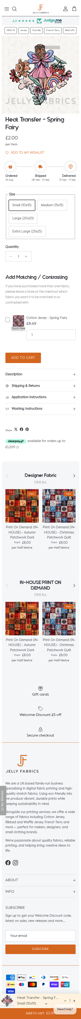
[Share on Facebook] (21, 429)
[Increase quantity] (27, 256)
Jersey (23, 30)
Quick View (18, 328)
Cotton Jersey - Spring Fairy (46, 318)
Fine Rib (36, 30)
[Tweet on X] (16, 429)
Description (13, 374)
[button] (24, 152)
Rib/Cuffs (69, 30)
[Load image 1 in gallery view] (40, 75)
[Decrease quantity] (10, 256)
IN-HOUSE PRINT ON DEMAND (40, 585)
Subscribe (40, 949)
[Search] (17, 9)
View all (40, 482)
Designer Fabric (40, 475)
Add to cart (23, 357)
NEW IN (11, 30)
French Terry (53, 30)
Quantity (12, 247)
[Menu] (7, 9)
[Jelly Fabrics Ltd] (40, 9)
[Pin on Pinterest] (27, 429)
